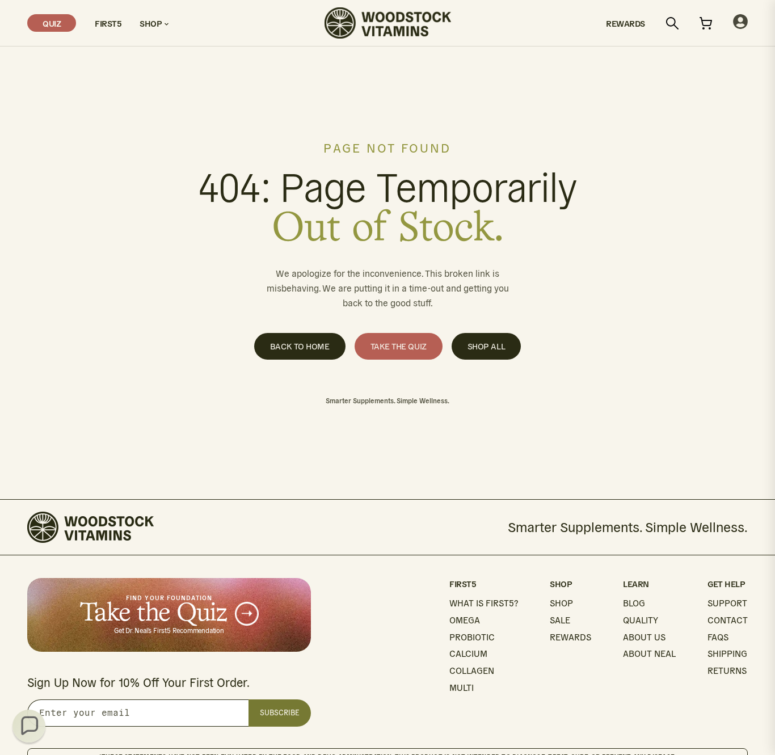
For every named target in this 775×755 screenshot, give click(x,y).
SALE (560, 620)
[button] (28, 726)
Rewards (625, 23)
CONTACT (727, 620)
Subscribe (280, 713)
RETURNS (727, 670)
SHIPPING (727, 653)
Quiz (52, 23)
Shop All (486, 346)
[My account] (740, 23)
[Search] (672, 23)
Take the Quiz (398, 346)
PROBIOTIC (472, 637)
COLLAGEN (471, 670)
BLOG (634, 603)
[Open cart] (706, 23)
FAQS (717, 637)
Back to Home (300, 346)
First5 (108, 23)
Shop (152, 23)
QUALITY (640, 620)
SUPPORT (727, 603)
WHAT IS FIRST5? (483, 603)
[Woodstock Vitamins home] (388, 23)
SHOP (561, 603)
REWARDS (570, 637)
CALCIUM (468, 653)
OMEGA (464, 620)
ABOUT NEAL (649, 653)
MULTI (461, 687)
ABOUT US (644, 637)
